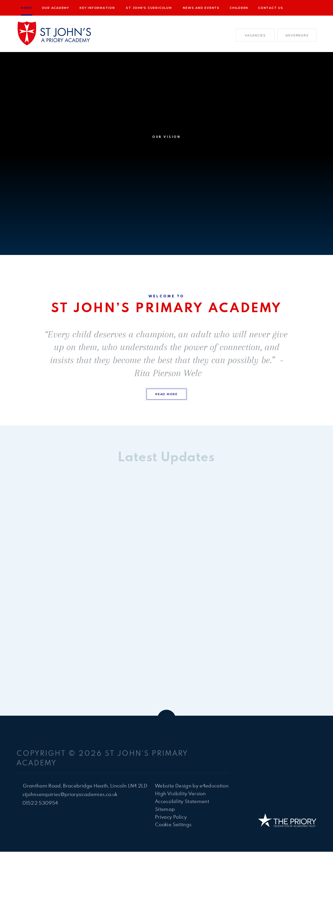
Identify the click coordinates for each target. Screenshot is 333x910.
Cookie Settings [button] (173, 824)
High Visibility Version (180, 793)
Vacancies (255, 35)
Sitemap (165, 809)
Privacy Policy (171, 816)
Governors (297, 35)
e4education (214, 785)
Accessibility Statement (182, 801)
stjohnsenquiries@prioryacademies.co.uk (69, 794)
